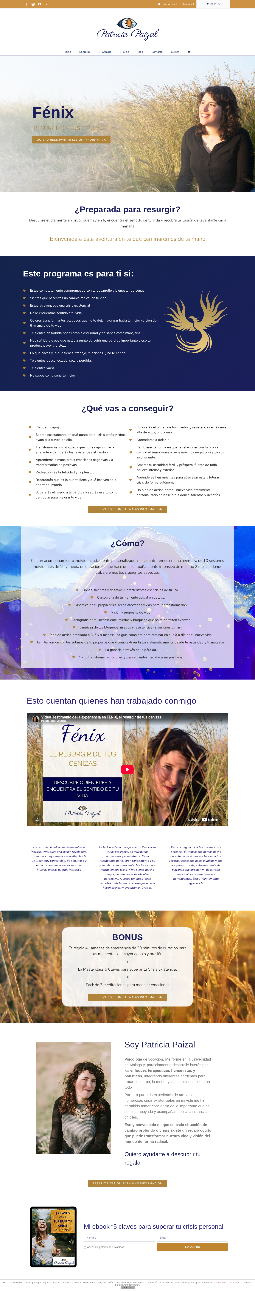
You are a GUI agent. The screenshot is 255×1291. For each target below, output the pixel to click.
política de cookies (225, 1282)
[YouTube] (39, 4)
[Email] (46, 4)
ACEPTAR (127, 1288)
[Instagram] (33, 4)
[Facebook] (26, 4)
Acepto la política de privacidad (105, 1247)
